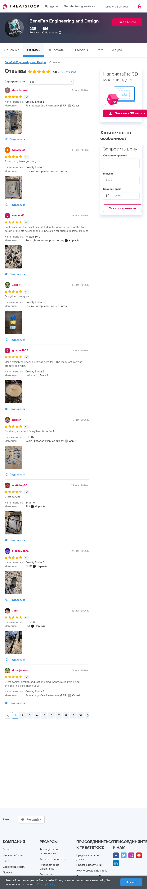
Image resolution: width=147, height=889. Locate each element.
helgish (16, 419)
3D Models (80, 50)
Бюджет (108, 173)
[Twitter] (124, 855)
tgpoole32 (18, 150)
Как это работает (13, 855)
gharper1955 (20, 350)
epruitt (16, 285)
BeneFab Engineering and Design (25, 62)
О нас (6, 849)
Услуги (116, 50)
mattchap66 (19, 485)
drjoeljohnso (20, 670)
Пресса (7, 872)
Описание (12, 50)
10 (80, 715)
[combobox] (51, 82)
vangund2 (18, 215)
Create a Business (117, 6)
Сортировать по (15, 81)
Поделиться (18, 139)
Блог (6, 861)
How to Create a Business (91, 870)
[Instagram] (131, 855)
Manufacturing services (79, 6)
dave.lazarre (20, 90)
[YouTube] (139, 855)
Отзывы (33, 50)
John (15, 610)
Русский (33, 820)
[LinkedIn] (116, 863)
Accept (131, 882)
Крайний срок (112, 189)
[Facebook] (116, 855)
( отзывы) (68, 72)
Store (100, 50)
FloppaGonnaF (21, 551)
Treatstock (21, 6)
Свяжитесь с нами (14, 866)
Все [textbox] (32, 81)
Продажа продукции (89, 865)
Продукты (51, 6)
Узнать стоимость (122, 208)
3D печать (56, 50)
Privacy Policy (46, 884)
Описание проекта (115, 155)
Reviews (34, 32)
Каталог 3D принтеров (54, 859)
